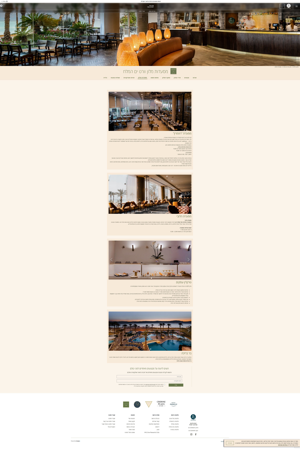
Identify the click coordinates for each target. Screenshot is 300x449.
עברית (4, 1)
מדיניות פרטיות (131, 424)
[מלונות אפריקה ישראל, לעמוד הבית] (285, 6)
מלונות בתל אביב (174, 418)
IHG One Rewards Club (151, 432)
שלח (176, 385)
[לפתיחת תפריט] (296, 6)
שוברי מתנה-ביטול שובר (108, 424)
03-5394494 (192, 430)
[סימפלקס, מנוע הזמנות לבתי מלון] (75, 441)
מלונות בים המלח (174, 427)
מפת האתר (132, 429)
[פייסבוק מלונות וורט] (195, 434)
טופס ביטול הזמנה (130, 432)
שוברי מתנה (111, 418)
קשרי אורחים (155, 421)
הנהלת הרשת (155, 418)
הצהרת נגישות (131, 427)
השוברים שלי (111, 427)
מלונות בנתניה (174, 429)
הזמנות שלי (131, 418)
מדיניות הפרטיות (149, 384)
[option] (150, 34)
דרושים (157, 427)
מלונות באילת (175, 424)
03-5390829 (191, 428)
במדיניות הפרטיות (282, 445)
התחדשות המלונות (154, 424)
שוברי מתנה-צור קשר (109, 421)
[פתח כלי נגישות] (1, 5)
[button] (111, 194)
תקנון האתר (131, 421)
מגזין (158, 429)
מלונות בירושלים (174, 421)
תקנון (154, 384)
